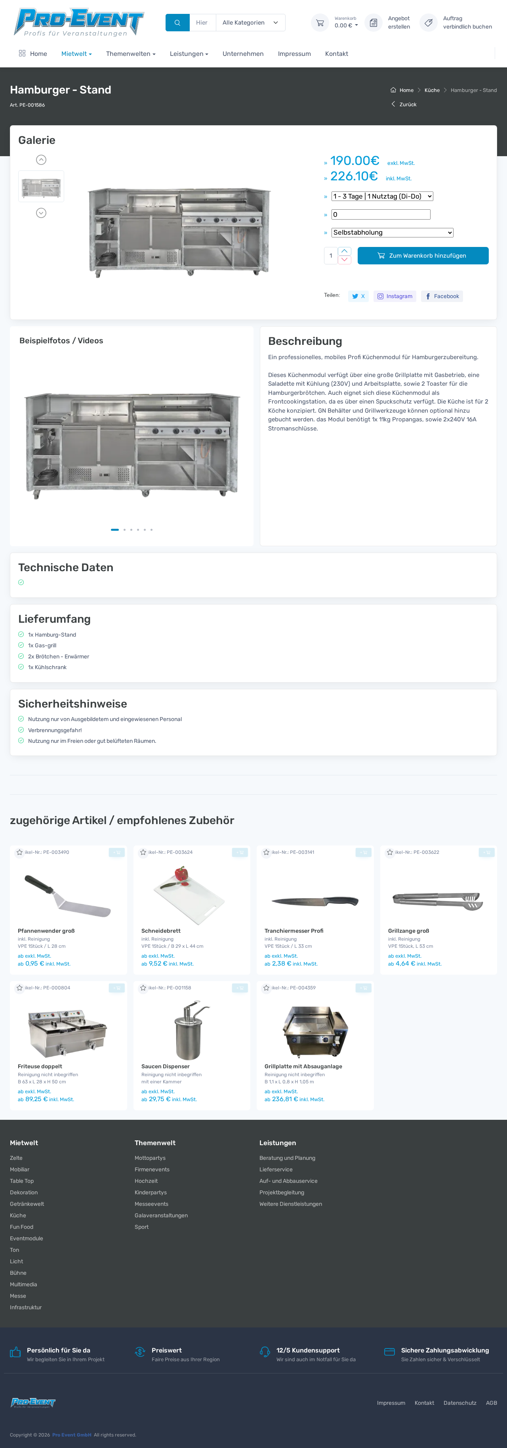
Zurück (407, 104)
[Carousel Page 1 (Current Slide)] (115, 530)
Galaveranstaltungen (161, 1215)
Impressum (294, 53)
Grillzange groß (408, 931)
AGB (491, 1403)
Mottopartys (150, 1158)
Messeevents (151, 1204)
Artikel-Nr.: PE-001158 (166, 988)
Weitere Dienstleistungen (290, 1204)
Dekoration (24, 1192)
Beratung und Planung (287, 1158)
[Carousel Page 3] (131, 530)
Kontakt (336, 53)
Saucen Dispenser (165, 1066)
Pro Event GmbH (72, 1435)
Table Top (22, 1181)
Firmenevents (152, 1169)
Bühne (18, 1273)
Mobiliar (19, 1169)
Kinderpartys (151, 1192)
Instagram (398, 296)
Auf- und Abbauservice (288, 1181)
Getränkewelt (27, 1204)
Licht (16, 1261)
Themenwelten (128, 53)
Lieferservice (276, 1169)
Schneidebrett (161, 931)
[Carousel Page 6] (151, 530)
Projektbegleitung (281, 1192)
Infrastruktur (26, 1307)
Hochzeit (146, 1181)
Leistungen (187, 53)
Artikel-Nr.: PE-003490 (43, 852)
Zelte (16, 1158)
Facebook (446, 296)
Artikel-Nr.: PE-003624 (167, 852)
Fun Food (21, 1227)
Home (38, 53)
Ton (14, 1250)
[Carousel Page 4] (138, 530)
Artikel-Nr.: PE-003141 (289, 852)
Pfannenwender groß (46, 931)
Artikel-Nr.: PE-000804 (44, 988)
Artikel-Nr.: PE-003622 (413, 852)
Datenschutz (460, 1403)
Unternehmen (243, 53)
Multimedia (23, 1284)
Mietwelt (74, 53)
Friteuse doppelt (40, 1066)
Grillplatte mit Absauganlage (303, 1066)
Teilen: (332, 295)
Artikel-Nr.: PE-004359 (290, 988)
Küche (432, 90)
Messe (18, 1296)
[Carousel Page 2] (125, 530)
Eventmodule (26, 1238)
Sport (142, 1227)
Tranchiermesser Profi (294, 931)
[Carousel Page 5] (145, 530)
